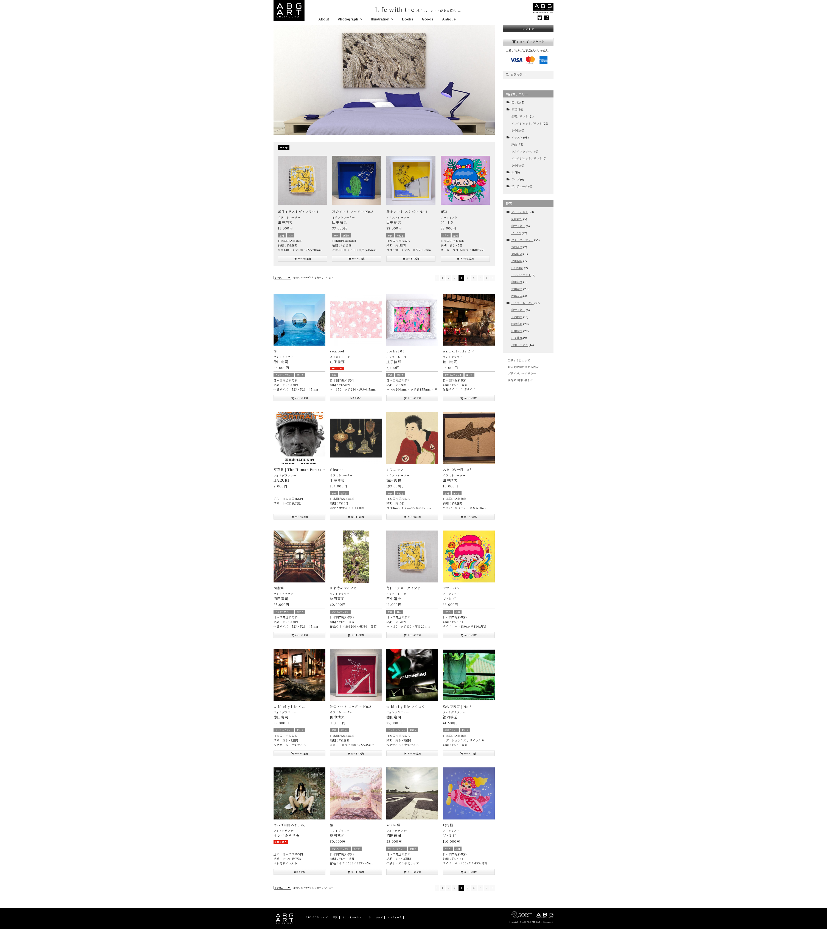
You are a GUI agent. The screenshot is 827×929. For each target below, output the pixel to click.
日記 (399, 611)
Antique (449, 19)
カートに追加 (302, 258)
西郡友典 (516, 296)
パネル (391, 235)
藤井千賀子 (518, 226)
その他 (515, 130)
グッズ (515, 179)
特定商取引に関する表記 (523, 367)
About (323, 19)
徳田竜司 (516, 289)
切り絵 (515, 102)
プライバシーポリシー (522, 373)
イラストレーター (289, 217)
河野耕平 (516, 219)
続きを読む (355, 398)
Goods (428, 19)
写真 (514, 109)
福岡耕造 (516, 254)
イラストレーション (353, 917)
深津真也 (516, 324)
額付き (291, 235)
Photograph (348, 19)
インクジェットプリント (526, 123)
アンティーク (519, 186)
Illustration (380, 19)
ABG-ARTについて (317, 917)
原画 (282, 235)
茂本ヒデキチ (519, 345)
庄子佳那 (516, 338)
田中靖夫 (516, 331)
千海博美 (516, 317)
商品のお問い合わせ (520, 380)
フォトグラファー (285, 357)
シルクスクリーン (522, 151)
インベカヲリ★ (521, 275)
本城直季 (516, 247)
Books (408, 19)
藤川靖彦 (516, 282)
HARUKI (517, 268)
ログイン (528, 28)
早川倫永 (516, 261)
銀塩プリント (451, 730)
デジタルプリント (283, 375)
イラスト (516, 137)
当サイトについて (519, 360)
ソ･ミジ (516, 233)
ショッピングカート (528, 42)
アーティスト (394, 217)
